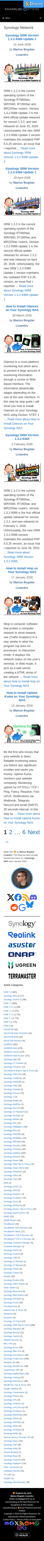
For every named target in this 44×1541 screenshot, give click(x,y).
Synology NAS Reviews (14, 1482)
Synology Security (12, 1145)
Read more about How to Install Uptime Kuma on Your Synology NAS (22, 818)
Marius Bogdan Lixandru (22, 1496)
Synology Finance (12, 1254)
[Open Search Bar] (40, 18)
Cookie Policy (9, 1520)
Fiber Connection (11, 1467)
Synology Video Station (14, 1284)
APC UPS (8, 1344)
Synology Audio (11, 1448)
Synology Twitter (11, 1269)
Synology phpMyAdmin (14, 1373)
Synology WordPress (13, 1366)
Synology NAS (10, 996)
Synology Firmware (12, 1149)
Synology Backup (12, 1332)
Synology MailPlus (12, 1104)
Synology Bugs (10, 1456)
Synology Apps (10, 1059)
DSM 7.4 (8, 992)
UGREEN (8, 1044)
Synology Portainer (12, 1067)
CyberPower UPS (12, 1370)
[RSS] (22, 1523)
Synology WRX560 (12, 1142)
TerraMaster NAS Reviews (16, 1228)
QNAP (6, 1216)
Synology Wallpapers (13, 1127)
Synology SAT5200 (12, 1430)
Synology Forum (11, 1302)
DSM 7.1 (8, 1018)
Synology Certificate (13, 1078)
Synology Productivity (14, 1359)
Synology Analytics (12, 1194)
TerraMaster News (12, 1231)
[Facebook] (12, 1523)
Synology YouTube (12, 1115)
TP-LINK (7, 1475)
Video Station (10, 1287)
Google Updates (11, 1388)
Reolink (7, 1276)
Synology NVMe (11, 1433)
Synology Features (12, 1460)
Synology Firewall (12, 1089)
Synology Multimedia (13, 1415)
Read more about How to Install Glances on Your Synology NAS (22, 424)
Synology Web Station (14, 1295)
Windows (8, 1314)
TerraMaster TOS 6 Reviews (17, 1235)
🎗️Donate (34, 3)
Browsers (8, 1317)
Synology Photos (11, 1396)
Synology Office (11, 1175)
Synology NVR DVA (13, 1074)
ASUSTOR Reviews (13, 1041)
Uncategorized (10, 1306)
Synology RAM (10, 1426)
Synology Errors (11, 1347)
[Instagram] (24, 1527)
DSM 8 (7, 1026)
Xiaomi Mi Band (11, 1452)
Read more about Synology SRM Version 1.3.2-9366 (18, 557)
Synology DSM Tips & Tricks (17, 1325)
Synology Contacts (12, 1403)
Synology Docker (11, 999)
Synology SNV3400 (12, 1134)
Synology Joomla (11, 1336)
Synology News (11, 1441)
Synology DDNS (11, 1418)
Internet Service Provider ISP (17, 1437)
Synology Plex (10, 1123)
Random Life (9, 1362)
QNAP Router (10, 1220)
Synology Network (12, 1157)
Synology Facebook (13, 1198)
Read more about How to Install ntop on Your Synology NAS (22, 681)
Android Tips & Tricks (13, 1310)
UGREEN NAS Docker (14, 1056)
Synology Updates (12, 1153)
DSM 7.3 (8, 1003)
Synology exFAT (11, 1186)
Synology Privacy (12, 1093)
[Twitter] (17, 1523)
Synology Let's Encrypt (14, 1407)
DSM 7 (7, 1022)
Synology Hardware (13, 1463)
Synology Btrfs (10, 1130)
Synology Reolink (12, 1280)
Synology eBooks (12, 1119)
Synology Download (13, 1171)
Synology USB (10, 1258)
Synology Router (11, 1160)
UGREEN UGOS (11, 1052)
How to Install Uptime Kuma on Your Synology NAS (22, 696)
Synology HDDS (11, 1250)
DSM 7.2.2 (8, 1007)
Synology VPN (10, 1190)
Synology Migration (12, 1329)
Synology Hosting (12, 1377)
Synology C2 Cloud (12, 1321)
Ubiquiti (7, 1478)
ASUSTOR (8, 1029)
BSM (6, 1183)
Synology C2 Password (14, 1112)
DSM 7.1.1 (8, 1014)
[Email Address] (32, 1523)
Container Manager (12, 1246)
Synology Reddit (11, 1100)
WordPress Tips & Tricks (15, 1385)
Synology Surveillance (14, 1355)
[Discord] (7, 1523)
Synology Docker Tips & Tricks (18, 1209)
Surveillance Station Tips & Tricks (19, 1071)
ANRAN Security (11, 1340)
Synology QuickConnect (15, 1213)
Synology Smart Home (14, 1168)
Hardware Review (12, 1471)
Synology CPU (10, 1400)
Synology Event (11, 1201)
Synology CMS (10, 1085)
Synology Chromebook (14, 1392)
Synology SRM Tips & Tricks (17, 1164)
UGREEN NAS (10, 1048)
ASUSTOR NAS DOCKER (16, 1033)
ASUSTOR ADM (11, 1037)
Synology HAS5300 (12, 1082)
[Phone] (27, 1523)
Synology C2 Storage (13, 1261)
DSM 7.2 (8, 1011)
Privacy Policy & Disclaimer (29, 1520)
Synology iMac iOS (12, 1351)
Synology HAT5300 (12, 1422)
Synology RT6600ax (13, 1138)
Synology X (9, 1097)
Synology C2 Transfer (13, 1063)
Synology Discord (12, 1108)
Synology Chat (10, 1179)
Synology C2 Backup (13, 1265)
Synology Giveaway (13, 1411)
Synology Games (11, 1273)
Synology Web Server (14, 1381)
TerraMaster (9, 1224)
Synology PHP (10, 1445)
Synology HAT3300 (12, 1299)
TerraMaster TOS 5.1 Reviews (17, 1239)
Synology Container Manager (17, 1243)
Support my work (23, 1493)
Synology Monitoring (13, 1205)
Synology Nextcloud (13, 1291)
